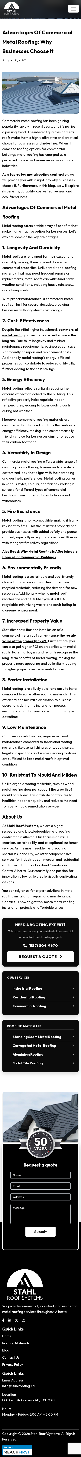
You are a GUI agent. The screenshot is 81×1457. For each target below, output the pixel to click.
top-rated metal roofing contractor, (39, 174)
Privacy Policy (12, 1364)
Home (6, 1336)
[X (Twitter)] (16, 1320)
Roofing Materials (15, 1343)
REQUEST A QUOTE (38, 956)
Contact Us (10, 1357)
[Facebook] (3, 1320)
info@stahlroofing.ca (18, 1386)
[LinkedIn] (9, 1320)
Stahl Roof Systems (45, 1434)
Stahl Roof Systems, (23, 826)
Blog (5, 1350)
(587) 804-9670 (43, 945)
